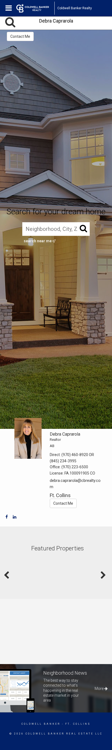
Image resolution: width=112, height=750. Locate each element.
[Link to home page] (35, 8)
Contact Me (20, 36)
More (99, 688)
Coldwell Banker (40, 724)
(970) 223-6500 (74, 467)
